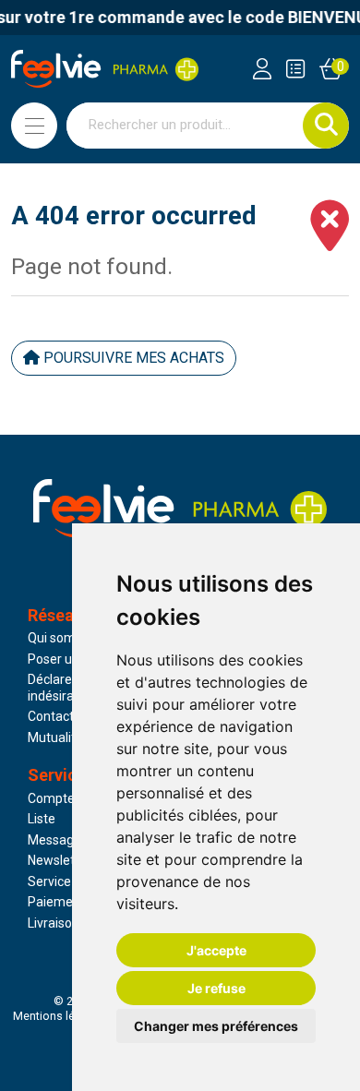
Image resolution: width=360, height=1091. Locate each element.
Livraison (53, 923)
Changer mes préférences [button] (216, 1026)
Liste (41, 818)
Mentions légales (58, 1016)
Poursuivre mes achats (132, 357)
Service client (66, 881)
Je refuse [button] (216, 988)
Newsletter (59, 860)
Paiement (56, 901)
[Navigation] (34, 125)
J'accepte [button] (216, 950)
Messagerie (62, 840)
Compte (51, 798)
